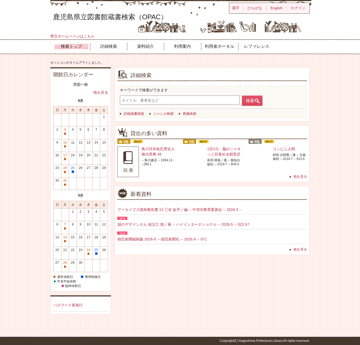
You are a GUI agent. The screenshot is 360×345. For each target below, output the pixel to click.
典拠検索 (189, 114)
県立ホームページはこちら (72, 36)
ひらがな (254, 8)
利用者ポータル (219, 46)
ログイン (298, 8)
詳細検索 (108, 46)
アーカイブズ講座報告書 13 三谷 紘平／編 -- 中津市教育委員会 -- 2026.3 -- (180, 209)
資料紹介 (145, 46)
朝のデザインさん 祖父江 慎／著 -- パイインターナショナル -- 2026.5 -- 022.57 (183, 224)
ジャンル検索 (163, 114)
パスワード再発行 (68, 305)
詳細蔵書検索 (134, 114)
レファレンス (256, 46)
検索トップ (71, 46)
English (276, 8)
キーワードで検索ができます (144, 90)
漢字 (235, 8)
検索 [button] (250, 100)
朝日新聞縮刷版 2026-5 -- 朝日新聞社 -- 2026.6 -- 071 (162, 239)
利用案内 (182, 46)
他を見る (100, 92)
